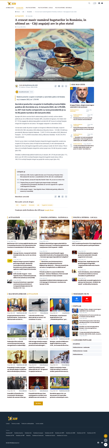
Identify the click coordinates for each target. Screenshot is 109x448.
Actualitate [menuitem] (19, 7)
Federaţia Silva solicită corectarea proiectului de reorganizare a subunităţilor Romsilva (17, 344)
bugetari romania (47, 205)
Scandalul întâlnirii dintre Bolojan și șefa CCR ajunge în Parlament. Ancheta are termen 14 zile (54, 282)
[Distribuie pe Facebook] (59, 86)
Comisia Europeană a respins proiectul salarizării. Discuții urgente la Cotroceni (88, 255)
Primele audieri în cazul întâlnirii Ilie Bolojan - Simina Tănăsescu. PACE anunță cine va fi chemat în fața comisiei (54, 274)
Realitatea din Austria (50, 435)
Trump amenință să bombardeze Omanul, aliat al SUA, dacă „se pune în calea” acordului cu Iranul (83, 148)
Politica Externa (77, 144)
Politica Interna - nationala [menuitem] (63, 7)
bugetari (23, 205)
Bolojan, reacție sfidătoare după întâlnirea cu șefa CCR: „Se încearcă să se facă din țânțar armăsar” (59, 344)
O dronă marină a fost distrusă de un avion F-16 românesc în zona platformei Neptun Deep (37, 318)
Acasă (18, 11)
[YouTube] (102, 3)
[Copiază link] (55, 86)
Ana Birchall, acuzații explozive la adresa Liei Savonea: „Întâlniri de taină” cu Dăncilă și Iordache (89, 282)
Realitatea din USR (49, 433)
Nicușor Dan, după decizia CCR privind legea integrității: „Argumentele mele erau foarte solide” (88, 264)
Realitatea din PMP (20, 435)
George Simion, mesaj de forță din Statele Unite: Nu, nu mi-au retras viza (42, 179)
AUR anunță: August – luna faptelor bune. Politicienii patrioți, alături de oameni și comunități (42, 190)
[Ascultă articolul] (105, 436)
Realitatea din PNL (10, 435)
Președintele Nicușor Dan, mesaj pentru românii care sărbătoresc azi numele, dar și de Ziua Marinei (38, 396)
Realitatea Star (28, 433)
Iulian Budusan (44, 365)
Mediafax (28, 435)
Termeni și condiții (15, 423)
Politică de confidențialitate (28, 423)
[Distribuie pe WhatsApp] (62, 86)
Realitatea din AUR (31, 85)
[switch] (94, 3)
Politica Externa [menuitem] (31, 7)
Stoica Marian (44, 313)
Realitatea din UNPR (59, 433)
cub (38, 205)
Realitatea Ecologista (38, 433)
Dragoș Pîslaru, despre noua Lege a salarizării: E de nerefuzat (82, 106)
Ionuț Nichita (65, 313)
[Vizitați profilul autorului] (16, 86)
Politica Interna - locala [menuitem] (45, 7)
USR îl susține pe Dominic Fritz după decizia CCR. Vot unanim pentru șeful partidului (86, 244)
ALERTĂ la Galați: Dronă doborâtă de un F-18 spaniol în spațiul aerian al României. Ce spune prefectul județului (38, 371)
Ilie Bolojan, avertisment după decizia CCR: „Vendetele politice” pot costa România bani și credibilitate (58, 319)
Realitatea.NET (9, 433)
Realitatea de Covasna (62, 435)
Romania (31, 205)
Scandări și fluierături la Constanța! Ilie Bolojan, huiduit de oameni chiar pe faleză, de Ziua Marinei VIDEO (16, 397)
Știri (23, 11)
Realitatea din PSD (81, 433)
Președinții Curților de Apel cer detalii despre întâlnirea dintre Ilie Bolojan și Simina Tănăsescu (16, 370)
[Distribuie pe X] (66, 86)
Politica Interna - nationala (74, 110)
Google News (49, 210)
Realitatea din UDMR (70, 433)
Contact (8, 423)
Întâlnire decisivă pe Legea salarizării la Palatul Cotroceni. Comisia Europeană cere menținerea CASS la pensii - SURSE (54, 245)
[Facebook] (99, 3)
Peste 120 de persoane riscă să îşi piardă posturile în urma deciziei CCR (83, 129)
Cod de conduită (39, 423)
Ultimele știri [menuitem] (10, 7)
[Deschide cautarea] (89, 3)
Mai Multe (38, 403)
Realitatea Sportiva (18, 433)
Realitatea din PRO (91, 433)
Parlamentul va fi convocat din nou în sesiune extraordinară (82, 118)
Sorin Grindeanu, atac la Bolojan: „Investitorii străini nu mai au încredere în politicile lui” (89, 274)
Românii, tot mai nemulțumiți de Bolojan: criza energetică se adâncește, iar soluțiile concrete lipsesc (83, 139)
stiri (17, 205)
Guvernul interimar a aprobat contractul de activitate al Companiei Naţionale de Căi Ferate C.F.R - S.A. (23, 285)
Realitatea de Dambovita (37, 435)
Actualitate (29, 11)
